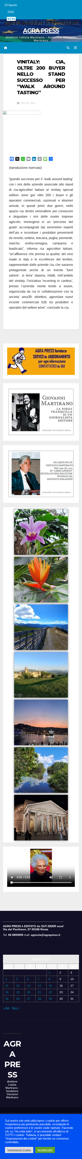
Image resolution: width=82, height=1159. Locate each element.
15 (50, 985)
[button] (68, 47)
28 (39, 998)
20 (28, 992)
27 (28, 998)
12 (18, 985)
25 (7, 998)
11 (6, 985)
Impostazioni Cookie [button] (19, 1149)
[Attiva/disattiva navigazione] (75, 48)
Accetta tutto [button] (45, 1149)
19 (18, 992)
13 (28, 985)
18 (7, 992)
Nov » (15, 1007)
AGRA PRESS (41, 30)
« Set (6, 1007)
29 (50, 998)
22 (50, 992)
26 (18, 998)
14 (39, 985)
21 (39, 992)
